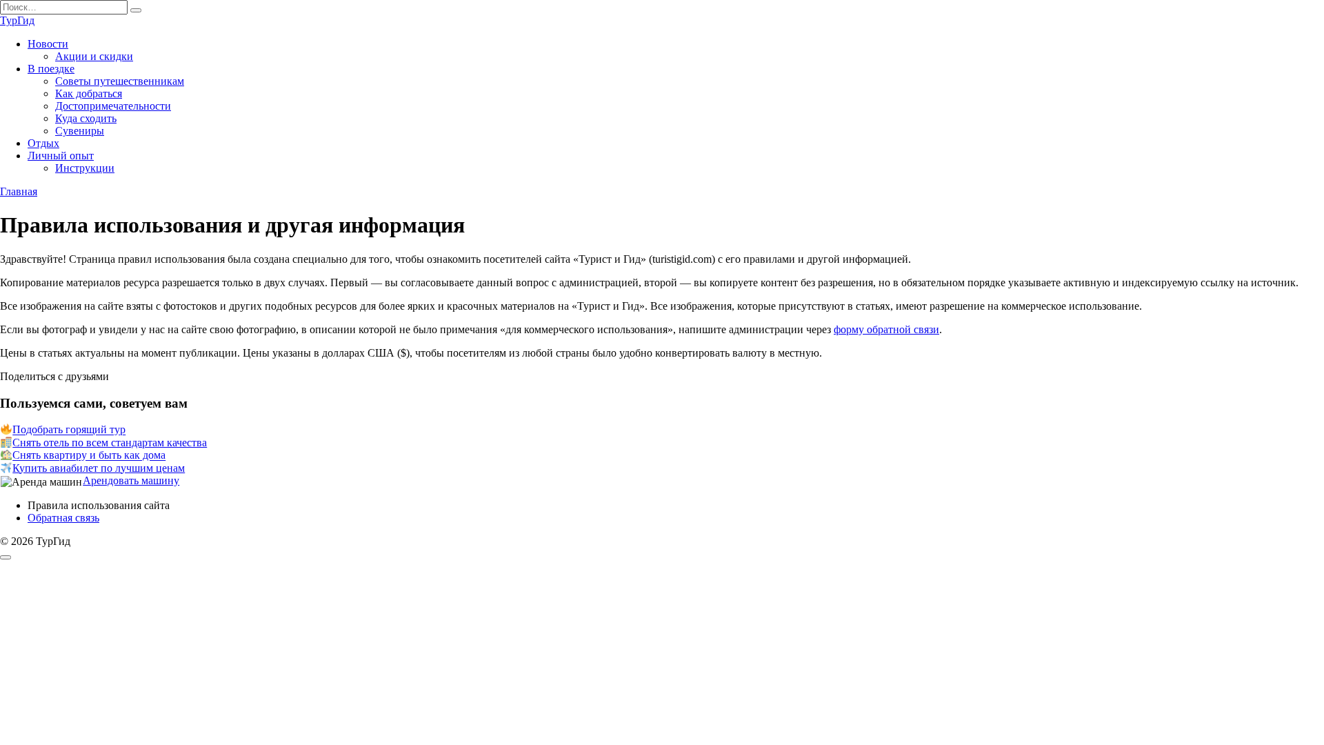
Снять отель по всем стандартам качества (109, 442)
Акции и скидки (94, 56)
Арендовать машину (131, 480)
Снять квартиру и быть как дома (89, 455)
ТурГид (17, 20)
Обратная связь (63, 518)
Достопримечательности (113, 106)
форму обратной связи (886, 329)
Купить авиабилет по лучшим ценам (98, 468)
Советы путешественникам (119, 81)
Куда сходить (86, 118)
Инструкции (84, 168)
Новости (48, 44)
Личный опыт (61, 155)
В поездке (51, 68)
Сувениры (79, 131)
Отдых (43, 143)
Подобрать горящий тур (69, 430)
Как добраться (88, 93)
